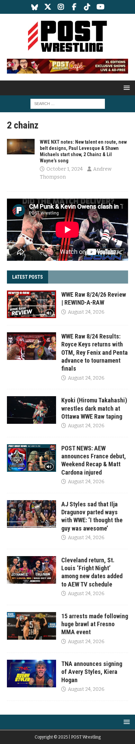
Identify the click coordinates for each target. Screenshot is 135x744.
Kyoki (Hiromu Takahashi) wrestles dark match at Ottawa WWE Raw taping (94, 408)
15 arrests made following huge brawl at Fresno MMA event (94, 624)
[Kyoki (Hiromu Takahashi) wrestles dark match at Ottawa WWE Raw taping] (31, 410)
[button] (125, 87)
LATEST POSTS (27, 277)
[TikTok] (87, 7)
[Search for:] (67, 103)
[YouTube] (100, 7)
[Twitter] (48, 7)
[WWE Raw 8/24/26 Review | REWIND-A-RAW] (31, 304)
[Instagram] (61, 7)
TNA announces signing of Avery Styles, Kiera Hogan (91, 672)
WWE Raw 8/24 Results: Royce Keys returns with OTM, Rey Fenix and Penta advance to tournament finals (94, 352)
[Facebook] (74, 7)
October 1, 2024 (64, 169)
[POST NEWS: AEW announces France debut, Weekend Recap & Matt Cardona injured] (31, 458)
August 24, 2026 (86, 312)
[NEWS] (21, 146)
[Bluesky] (35, 7)
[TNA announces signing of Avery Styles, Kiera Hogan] (31, 673)
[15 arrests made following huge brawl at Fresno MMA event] (31, 626)
